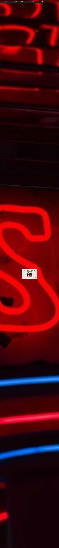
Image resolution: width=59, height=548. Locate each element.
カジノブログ (3, 1)
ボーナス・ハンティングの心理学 (28, 1)
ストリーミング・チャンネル (10, 1)
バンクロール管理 (37, 1)
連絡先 (42, 1)
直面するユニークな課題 (19, 1)
